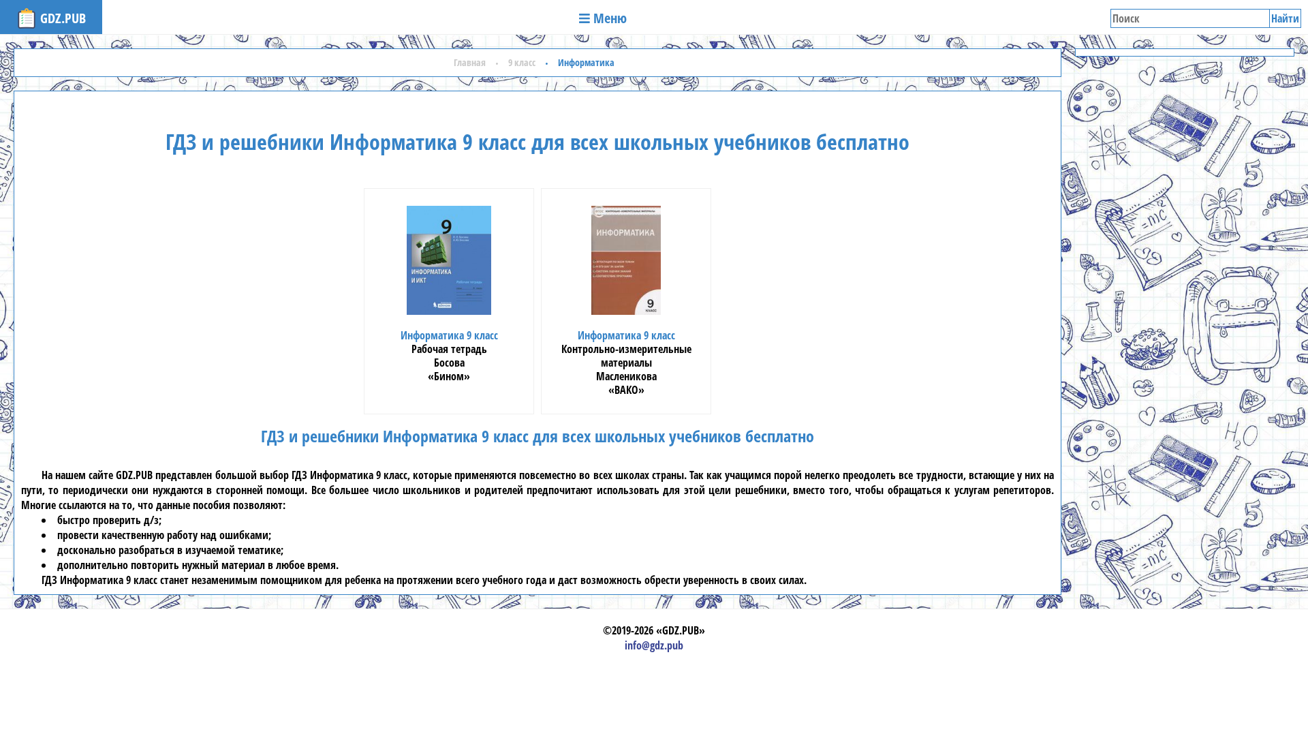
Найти (1285, 18)
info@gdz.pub (654, 645)
